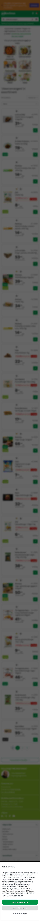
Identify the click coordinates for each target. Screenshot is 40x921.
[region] (20, 891)
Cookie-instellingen (20, 914)
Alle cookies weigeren (20, 908)
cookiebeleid (18, 895)
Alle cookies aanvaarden (20, 902)
